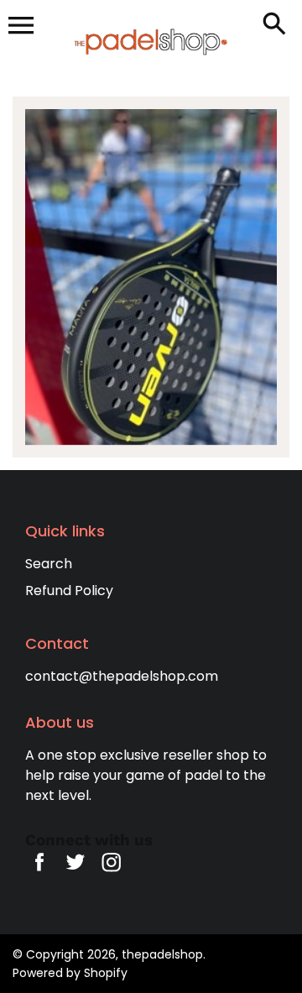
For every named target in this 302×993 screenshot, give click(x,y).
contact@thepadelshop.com (121, 676)
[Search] (278, 25)
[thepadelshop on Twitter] (75, 873)
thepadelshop (162, 954)
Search (48, 563)
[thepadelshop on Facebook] (39, 873)
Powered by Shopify (70, 972)
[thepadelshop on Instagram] (111, 873)
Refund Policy (69, 590)
